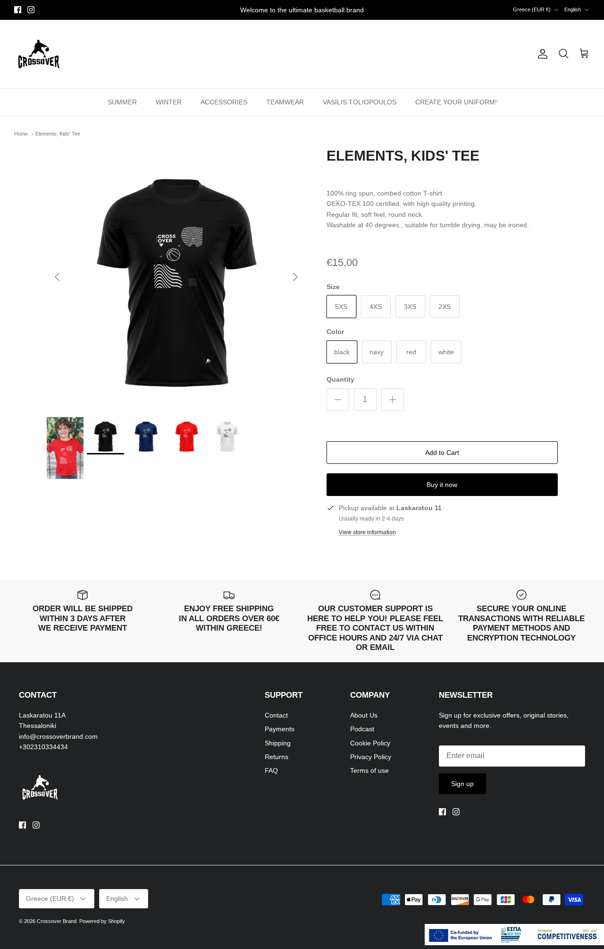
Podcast (362, 729)
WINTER (169, 102)
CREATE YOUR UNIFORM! (456, 102)
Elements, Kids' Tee (57, 134)
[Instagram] (30, 9)
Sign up (462, 783)
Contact (276, 715)
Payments (279, 729)
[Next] (295, 276)
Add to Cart (442, 452)
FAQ (271, 770)
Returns (276, 757)
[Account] (540, 54)
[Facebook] (17, 9)
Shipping (278, 743)
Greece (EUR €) (532, 9)
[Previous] (57, 276)
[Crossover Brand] (39, 54)
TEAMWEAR (285, 102)
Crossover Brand (56, 921)
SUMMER (122, 102)
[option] (176, 277)
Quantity (340, 379)
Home (21, 134)
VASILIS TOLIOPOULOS (359, 102)
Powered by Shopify (102, 921)
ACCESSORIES (224, 102)
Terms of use (369, 770)
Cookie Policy (370, 743)
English (572, 9)
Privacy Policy (370, 757)
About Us (364, 715)
